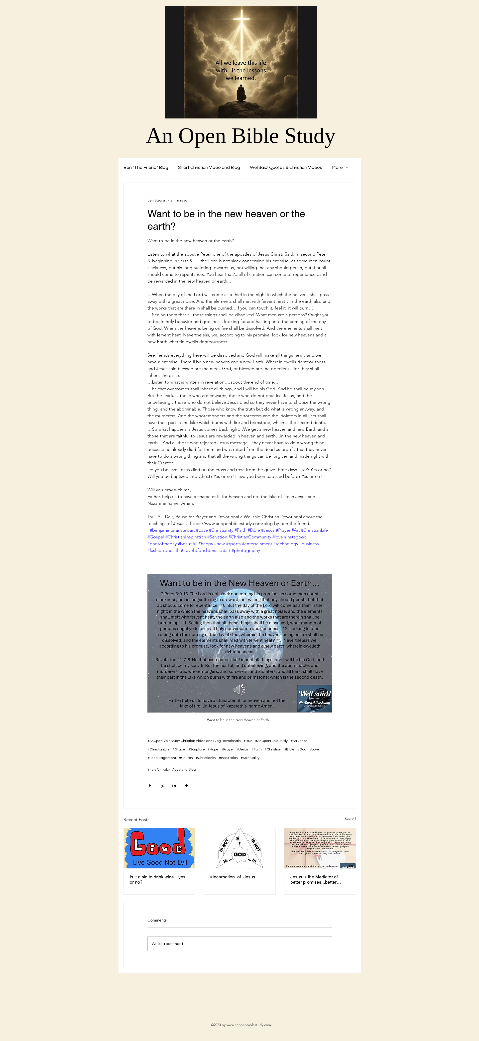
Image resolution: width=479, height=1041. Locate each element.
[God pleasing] (320, 848)
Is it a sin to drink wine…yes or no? (157, 879)
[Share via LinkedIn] (174, 785)
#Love (314, 749)
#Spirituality (250, 758)
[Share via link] (186, 785)
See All (350, 819)
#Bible (289, 749)
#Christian (273, 749)
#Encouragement (161, 758)
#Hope (213, 749)
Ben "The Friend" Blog (145, 167)
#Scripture (196, 749)
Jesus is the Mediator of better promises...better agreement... (314, 879)
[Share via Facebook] (149, 785)
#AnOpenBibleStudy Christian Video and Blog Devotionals (193, 741)
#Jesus (242, 749)
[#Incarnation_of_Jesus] (239, 848)
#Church (186, 758)
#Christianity (206, 758)
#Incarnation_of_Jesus (232, 876)
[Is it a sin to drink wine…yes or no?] (159, 848)
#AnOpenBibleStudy (271, 741)
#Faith (256, 749)
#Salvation (299, 741)
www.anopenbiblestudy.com (249, 1025)
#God (301, 749)
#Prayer (227, 749)
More (337, 167)
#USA (247, 741)
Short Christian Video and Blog (209, 167)
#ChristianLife (158, 749)
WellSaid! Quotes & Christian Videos (286, 167)
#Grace (179, 749)
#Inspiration (228, 758)
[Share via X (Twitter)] (162, 785)
